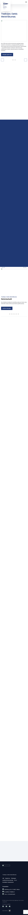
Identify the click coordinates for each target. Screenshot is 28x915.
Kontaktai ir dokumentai (8, 882)
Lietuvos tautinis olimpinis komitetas (20, 581)
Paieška (23, 2)
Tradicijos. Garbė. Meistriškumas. (13, 59)
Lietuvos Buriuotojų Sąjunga (6, 5)
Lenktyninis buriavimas (7, 880)
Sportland (8, 475)
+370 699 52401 (11, 894)
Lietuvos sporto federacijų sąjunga (4, 684)
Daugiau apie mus (7, 54)
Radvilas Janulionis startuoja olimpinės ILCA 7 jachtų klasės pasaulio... (7, 84)
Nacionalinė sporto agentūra (8, 788)
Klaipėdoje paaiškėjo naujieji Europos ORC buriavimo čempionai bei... (20, 84)
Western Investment (10, 911)
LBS (3, 878)
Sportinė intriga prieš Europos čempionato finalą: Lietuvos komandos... (7, 99)
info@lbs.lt (12, 892)
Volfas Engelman (8, 371)
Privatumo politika (13, 858)
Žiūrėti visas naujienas (19, 68)
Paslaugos (13, 878)
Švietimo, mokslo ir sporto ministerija (16, 684)
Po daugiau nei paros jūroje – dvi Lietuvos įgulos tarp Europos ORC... (21, 116)
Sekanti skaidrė (25, 60)
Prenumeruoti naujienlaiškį (14, 856)
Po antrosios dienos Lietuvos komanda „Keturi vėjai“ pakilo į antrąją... (7, 116)
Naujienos (7, 878)
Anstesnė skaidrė (2, 60)
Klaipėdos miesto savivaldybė (4, 581)
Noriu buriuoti (9, 314)
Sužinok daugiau (7, 308)
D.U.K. (15, 880)
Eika (20, 371)
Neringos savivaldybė (12, 581)
